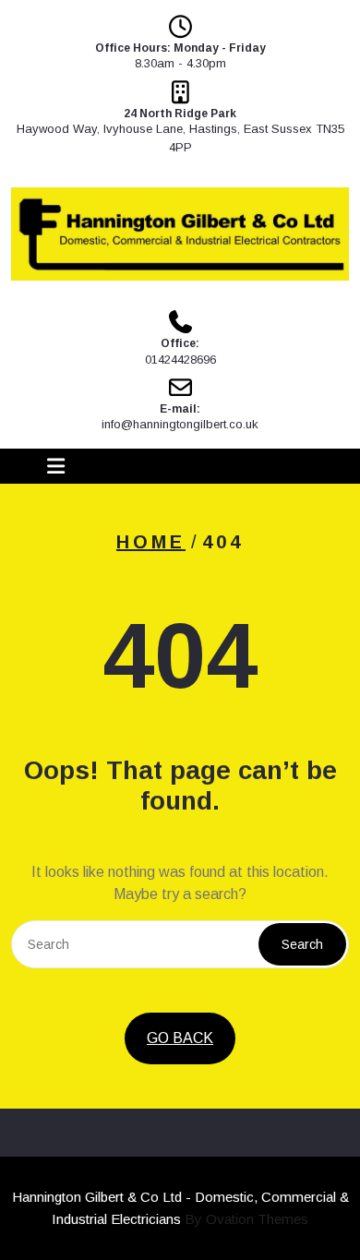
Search (302, 944)
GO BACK (180, 1038)
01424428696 (180, 359)
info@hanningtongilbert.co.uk (180, 424)
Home (151, 542)
